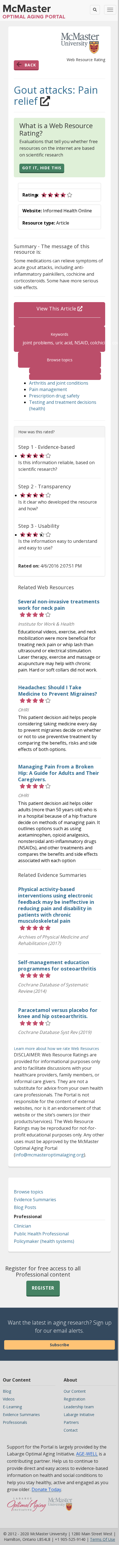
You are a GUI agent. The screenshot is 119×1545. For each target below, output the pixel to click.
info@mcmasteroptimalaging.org (49, 1155)
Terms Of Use (102, 1539)
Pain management (48, 389)
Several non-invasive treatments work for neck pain (58, 604)
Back (30, 65)
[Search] (95, 9)
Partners (71, 1422)
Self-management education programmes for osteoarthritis (57, 965)
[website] (65, 371)
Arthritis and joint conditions (58, 383)
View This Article (57, 308)
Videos (9, 1399)
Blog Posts (25, 1207)
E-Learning (12, 1406)
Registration (74, 1399)
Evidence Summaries (35, 1199)
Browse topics (28, 1192)
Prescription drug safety (54, 396)
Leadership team (79, 1406)
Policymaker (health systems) (44, 1241)
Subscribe (59, 1344)
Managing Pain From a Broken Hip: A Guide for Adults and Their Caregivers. (58, 773)
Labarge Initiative (79, 1414)
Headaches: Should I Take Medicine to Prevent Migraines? (57, 690)
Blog (7, 1391)
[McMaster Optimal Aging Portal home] (26, 1507)
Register (43, 1288)
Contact (71, 1430)
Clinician (22, 1226)
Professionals (15, 1422)
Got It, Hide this (41, 167)
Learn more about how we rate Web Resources (56, 1048)
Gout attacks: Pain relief (56, 95)
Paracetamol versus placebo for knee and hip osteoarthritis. (57, 1013)
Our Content (75, 1391)
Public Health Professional (41, 1234)
